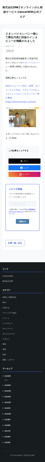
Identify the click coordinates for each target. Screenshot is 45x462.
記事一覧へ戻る (15, 243)
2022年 (7, 402)
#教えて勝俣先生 (9, 297)
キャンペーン (7, 328)
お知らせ (10, 51)
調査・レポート (8, 360)
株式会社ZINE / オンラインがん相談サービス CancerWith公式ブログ (22, 11)
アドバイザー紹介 (9, 313)
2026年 (7, 376)
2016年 (7, 437)
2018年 (7, 425)
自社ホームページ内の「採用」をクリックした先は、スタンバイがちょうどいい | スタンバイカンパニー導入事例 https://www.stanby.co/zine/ (23, 93)
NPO (4, 302)
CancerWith (7, 276)
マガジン (6, 339)
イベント (6, 318)
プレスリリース (8, 334)
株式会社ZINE (7, 281)
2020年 (7, 414)
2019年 (7, 419)
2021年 (7, 408)
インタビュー (7, 323)
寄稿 (4, 349)
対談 (4, 354)
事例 (4, 344)
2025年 (7, 385)
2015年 (7, 442)
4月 (6, 380)
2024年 (7, 391)
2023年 (7, 396)
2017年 (7, 431)
